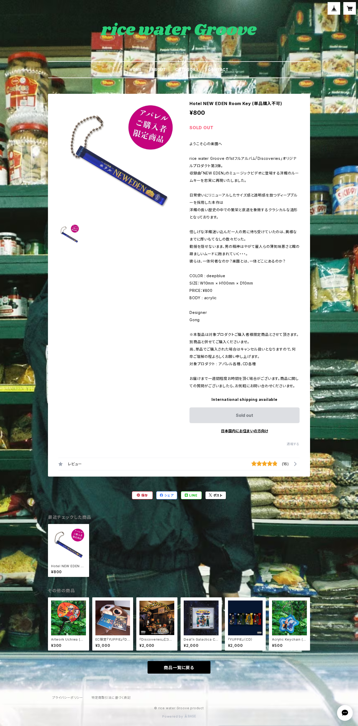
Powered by (173, 716)
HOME (135, 69)
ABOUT (158, 69)
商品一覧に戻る (179, 667)
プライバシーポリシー (67, 698)
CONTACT (218, 69)
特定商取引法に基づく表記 (111, 698)
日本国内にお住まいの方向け (244, 431)
